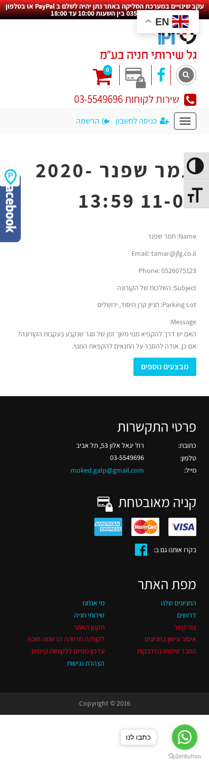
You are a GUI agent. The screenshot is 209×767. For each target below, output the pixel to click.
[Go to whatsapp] (184, 737)
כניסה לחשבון (136, 121)
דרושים (186, 615)
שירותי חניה (89, 615)
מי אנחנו (93, 602)
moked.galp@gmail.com (107, 470)
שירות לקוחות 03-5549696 (126, 99)
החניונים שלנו (178, 602)
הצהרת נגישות (85, 663)
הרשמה (87, 121)
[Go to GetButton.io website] (184, 756)
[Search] (186, 75)
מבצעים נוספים (165, 366)
